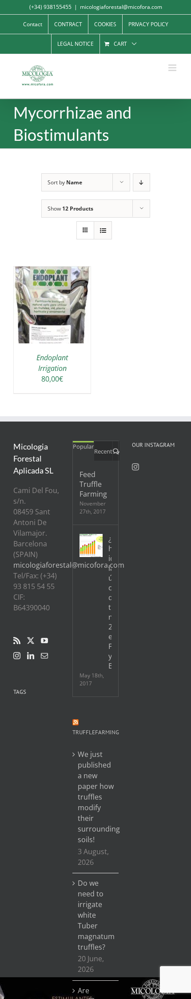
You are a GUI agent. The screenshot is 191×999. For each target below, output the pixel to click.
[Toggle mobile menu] (173, 67)
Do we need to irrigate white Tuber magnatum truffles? (96, 915)
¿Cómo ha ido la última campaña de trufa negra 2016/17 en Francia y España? (109, 602)
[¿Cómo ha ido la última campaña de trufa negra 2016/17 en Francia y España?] (91, 545)
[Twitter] (30, 640)
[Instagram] (16, 655)
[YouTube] (44, 640)
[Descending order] (141, 182)
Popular (83, 446)
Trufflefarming (95, 732)
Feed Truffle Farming (93, 484)
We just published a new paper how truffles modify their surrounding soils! (96, 796)
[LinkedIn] (30, 655)
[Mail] (44, 655)
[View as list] (102, 230)
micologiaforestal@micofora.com (121, 7)
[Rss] (16, 640)
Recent (103, 451)
